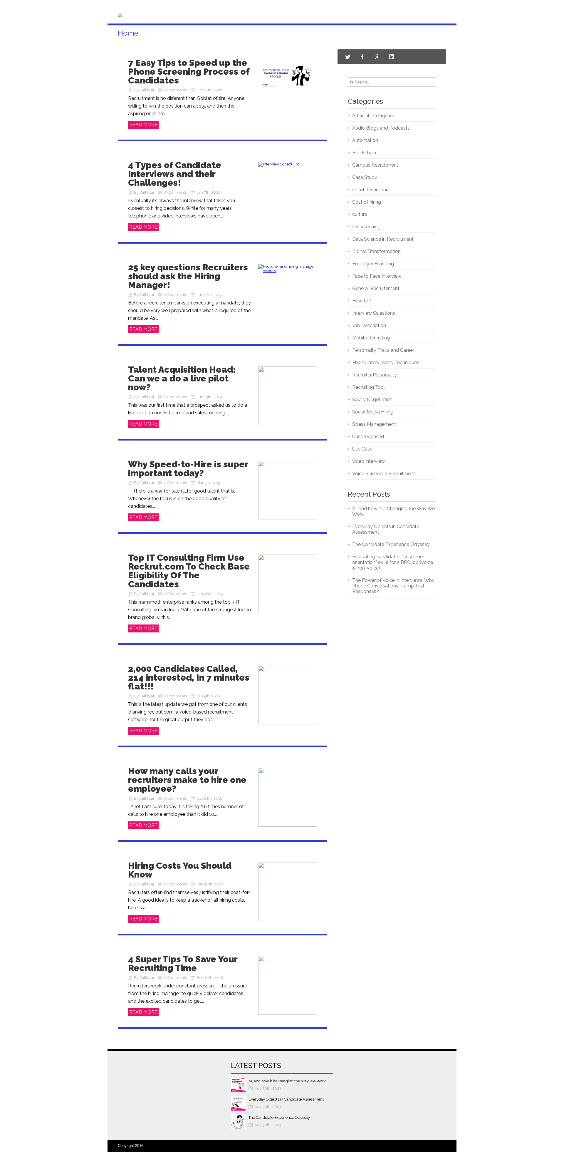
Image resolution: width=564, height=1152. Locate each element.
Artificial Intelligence (373, 115)
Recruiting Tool (368, 387)
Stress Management (374, 424)
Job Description (369, 325)
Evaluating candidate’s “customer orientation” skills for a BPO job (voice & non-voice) (392, 562)
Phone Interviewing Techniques (385, 362)
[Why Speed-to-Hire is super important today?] (287, 518)
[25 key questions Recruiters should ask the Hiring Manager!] (287, 271)
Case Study (364, 177)
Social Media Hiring (372, 412)
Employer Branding (373, 264)
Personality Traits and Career (383, 350)
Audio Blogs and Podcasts (381, 128)
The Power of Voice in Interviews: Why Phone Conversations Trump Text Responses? (393, 585)
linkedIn (392, 56)
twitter (347, 56)
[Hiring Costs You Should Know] (287, 920)
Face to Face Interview (376, 276)
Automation (365, 140)
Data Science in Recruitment (383, 239)
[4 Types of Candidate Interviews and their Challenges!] (279, 164)
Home (128, 33)
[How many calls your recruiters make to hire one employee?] (287, 825)
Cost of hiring (366, 202)
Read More (143, 125)
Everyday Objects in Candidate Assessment (286, 1099)
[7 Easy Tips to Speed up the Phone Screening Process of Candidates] (287, 89)
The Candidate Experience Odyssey (391, 544)
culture (359, 214)
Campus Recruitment (375, 165)
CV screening (366, 227)
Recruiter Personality (374, 375)
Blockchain (364, 152)
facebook (362, 56)
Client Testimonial (371, 189)
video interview (368, 461)
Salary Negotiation (372, 399)
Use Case (362, 449)
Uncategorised (368, 436)
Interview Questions (373, 313)
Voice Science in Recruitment (383, 473)
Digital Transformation (376, 251)
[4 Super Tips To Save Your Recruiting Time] (287, 1013)
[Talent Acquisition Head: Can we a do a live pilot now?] (287, 424)
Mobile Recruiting (371, 338)
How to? (361, 301)
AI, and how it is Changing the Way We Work (287, 1081)
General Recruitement (376, 288)
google (377, 56)
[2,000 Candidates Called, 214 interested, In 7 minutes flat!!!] (287, 723)
